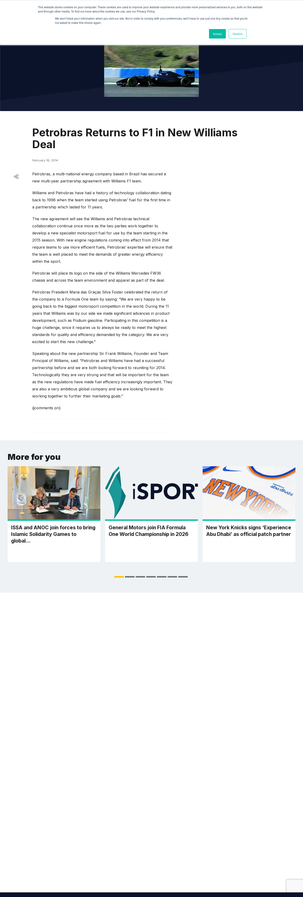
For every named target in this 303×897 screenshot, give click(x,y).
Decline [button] (238, 34)
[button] (119, 577)
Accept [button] (217, 34)
